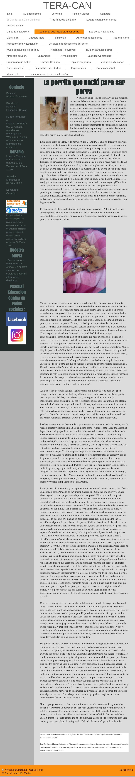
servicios (11, 273)
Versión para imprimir (16, 769)
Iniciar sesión (126, 769)
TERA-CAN (67, 5)
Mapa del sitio (36, 769)
